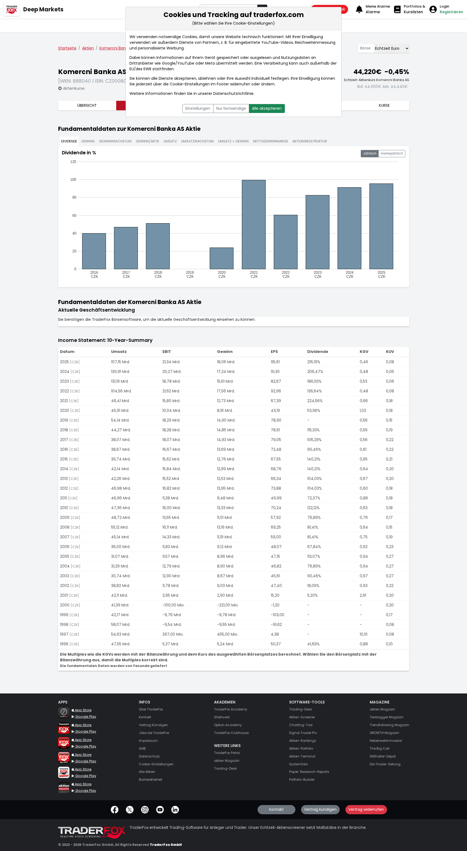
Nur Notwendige (231, 108)
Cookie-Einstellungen (190, 84)
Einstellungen (197, 108)
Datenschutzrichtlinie (233, 93)
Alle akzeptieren (267, 108)
